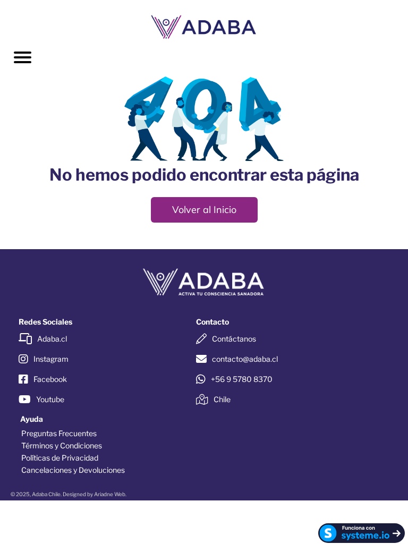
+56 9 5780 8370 (242, 379)
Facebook (50, 379)
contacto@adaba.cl (245, 358)
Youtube (50, 399)
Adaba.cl (52, 338)
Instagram (51, 358)
